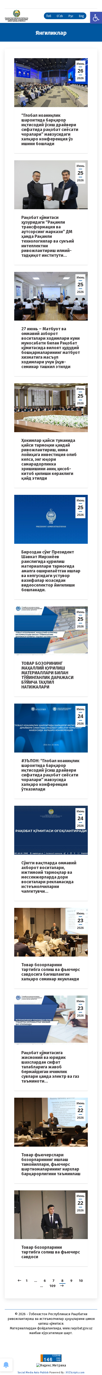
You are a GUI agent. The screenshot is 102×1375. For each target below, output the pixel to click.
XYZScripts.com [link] (75, 1372)
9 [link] (71, 1281)
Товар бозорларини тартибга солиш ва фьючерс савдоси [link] (50, 1252)
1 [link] (27, 1281)
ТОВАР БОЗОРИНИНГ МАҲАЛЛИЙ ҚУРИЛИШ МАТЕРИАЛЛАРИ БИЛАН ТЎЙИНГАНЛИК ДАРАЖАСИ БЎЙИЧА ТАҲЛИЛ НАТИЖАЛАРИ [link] (47, 675)
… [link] (35, 1281)
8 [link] (62, 1281)
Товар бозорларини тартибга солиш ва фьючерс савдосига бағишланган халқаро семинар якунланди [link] (50, 972)
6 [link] (45, 1281)
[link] (96, 18)
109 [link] (53, 1286)
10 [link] (81, 1281)
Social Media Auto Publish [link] (33, 1372)
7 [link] (53, 1281)
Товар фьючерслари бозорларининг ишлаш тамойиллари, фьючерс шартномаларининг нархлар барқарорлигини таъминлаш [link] (50, 1164)
